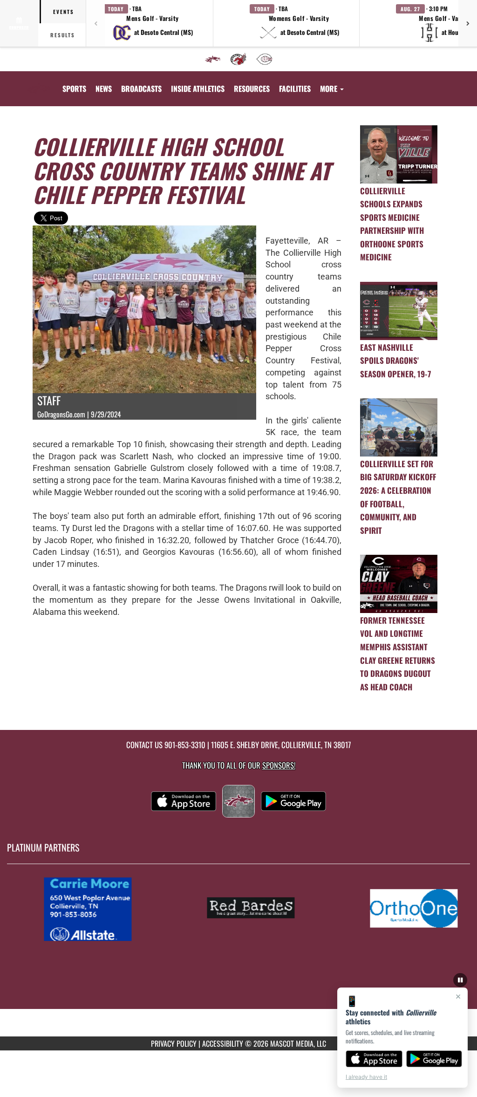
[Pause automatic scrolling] (460, 980)
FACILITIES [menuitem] (295, 88)
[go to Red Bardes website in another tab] (258, 908)
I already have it (366, 1076)
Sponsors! (278, 765)
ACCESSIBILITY (222, 1043)
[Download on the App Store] (374, 1058)
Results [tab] (62, 35)
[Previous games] (95, 23)
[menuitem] (213, 59)
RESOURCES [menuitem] (252, 88)
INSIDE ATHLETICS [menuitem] (198, 88)
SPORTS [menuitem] (74, 88)
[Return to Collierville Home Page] (39, 83)
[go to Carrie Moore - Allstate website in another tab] (95, 908)
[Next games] (467, 23)
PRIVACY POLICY (174, 1043)
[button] (152, 23)
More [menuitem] (329, 88)
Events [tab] (63, 11)
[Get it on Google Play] (434, 1058)
